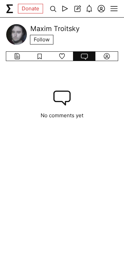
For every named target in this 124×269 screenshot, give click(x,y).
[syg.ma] (9, 8)
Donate (30, 8)
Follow (42, 39)
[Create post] (77, 8)
